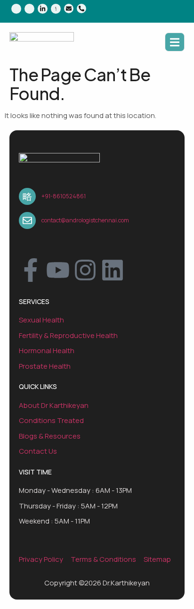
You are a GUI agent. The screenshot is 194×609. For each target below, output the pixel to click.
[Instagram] (85, 270)
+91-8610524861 (63, 196)
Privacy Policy (41, 559)
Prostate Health (45, 366)
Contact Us (38, 451)
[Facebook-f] (30, 270)
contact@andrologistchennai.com (85, 220)
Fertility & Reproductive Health (68, 335)
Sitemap (157, 559)
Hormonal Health (46, 350)
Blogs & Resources (50, 436)
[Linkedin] (112, 270)
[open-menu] (175, 42)
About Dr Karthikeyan (54, 405)
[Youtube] (58, 270)
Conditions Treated (51, 420)
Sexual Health (41, 320)
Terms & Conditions (103, 559)
